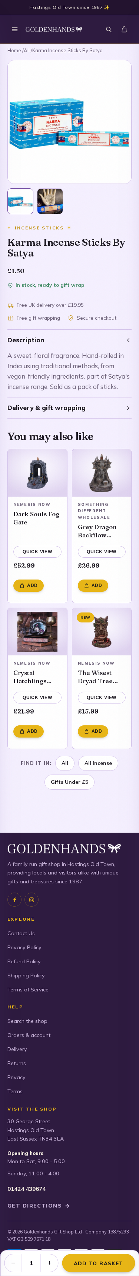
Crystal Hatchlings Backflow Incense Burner (37, 677)
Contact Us (21, 933)
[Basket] (124, 29)
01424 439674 (26, 1188)
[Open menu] (14, 29)
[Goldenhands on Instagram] (31, 900)
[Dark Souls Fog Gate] (37, 473)
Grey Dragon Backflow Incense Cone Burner (98, 531)
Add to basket (98, 1263)
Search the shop (27, 1021)
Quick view (37, 552)
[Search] (108, 29)
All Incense (98, 763)
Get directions (38, 1205)
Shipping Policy (26, 975)
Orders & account (28, 1035)
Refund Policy (24, 961)
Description (25, 340)
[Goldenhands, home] (54, 29)
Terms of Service (28, 989)
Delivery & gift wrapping (46, 408)
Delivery (17, 1049)
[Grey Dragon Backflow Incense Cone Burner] (102, 473)
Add (32, 585)
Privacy (16, 1077)
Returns (16, 1063)
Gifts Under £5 (69, 782)
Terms (15, 1091)
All (27, 50)
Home (14, 50)
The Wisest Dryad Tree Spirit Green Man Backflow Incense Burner (102, 677)
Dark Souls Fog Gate (36, 518)
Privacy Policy (24, 947)
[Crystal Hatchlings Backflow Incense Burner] (37, 631)
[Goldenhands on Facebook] (14, 900)
